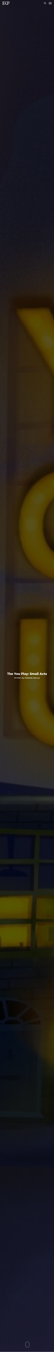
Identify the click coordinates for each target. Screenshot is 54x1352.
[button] (50, 3)
